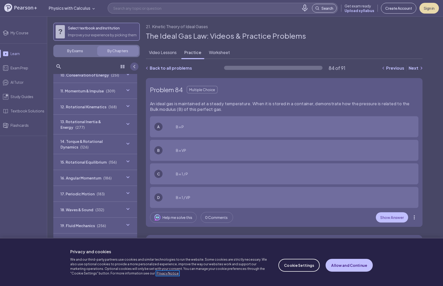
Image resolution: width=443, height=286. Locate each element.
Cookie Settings (299, 265)
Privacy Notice (168, 273)
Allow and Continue (349, 265)
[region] (221, 262)
